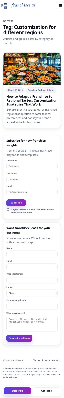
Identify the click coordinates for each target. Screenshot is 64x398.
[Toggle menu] (60, 5)
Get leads (46, 390)
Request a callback (19, 338)
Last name (11, 173)
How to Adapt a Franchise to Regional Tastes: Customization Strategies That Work (31, 100)
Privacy (46, 360)
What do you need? (15, 313)
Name (9, 248)
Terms (36, 360)
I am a (9, 287)
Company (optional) (16, 300)
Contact (56, 360)
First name (11, 160)
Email (9, 186)
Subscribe (16, 202)
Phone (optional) (14, 273)
